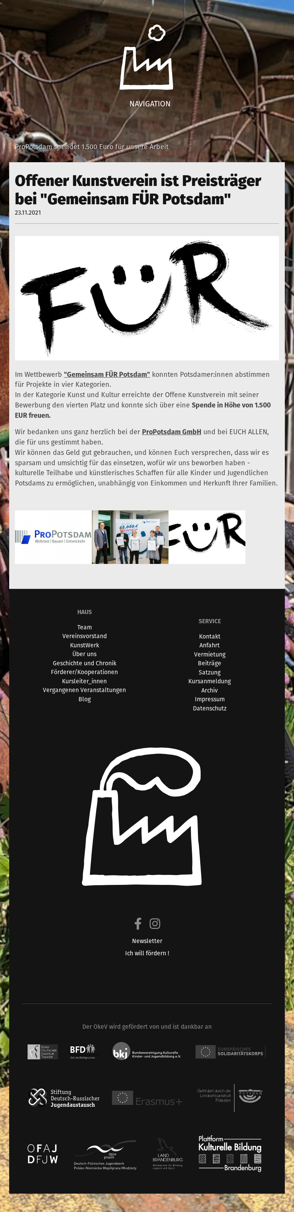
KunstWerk (84, 645)
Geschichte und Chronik (84, 663)
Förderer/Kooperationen (84, 672)
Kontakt (209, 636)
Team (84, 627)
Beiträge (209, 663)
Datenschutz (210, 708)
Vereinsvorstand (84, 636)
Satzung (209, 672)
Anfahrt (209, 645)
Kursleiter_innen (84, 681)
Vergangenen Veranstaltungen (84, 690)
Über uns (84, 654)
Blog (84, 699)
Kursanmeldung (209, 681)
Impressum (210, 699)
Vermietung (209, 654)
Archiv (209, 690)
